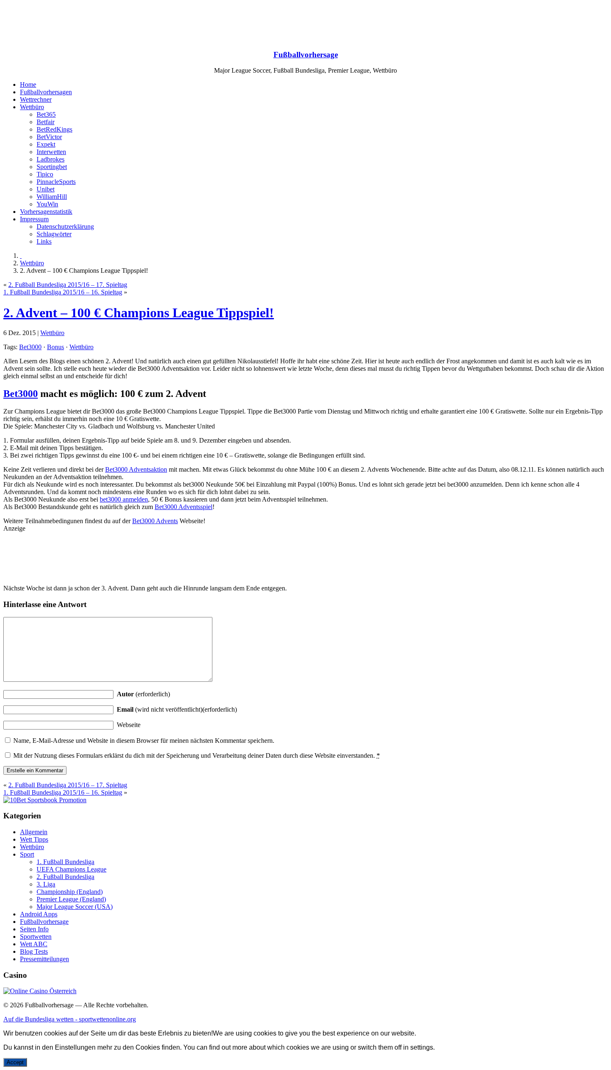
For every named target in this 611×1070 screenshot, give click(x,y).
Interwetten (51, 151)
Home (28, 84)
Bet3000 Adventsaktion (136, 469)
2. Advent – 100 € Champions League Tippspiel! (138, 312)
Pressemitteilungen (44, 958)
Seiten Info (34, 929)
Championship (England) (70, 891)
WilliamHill (52, 196)
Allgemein (33, 831)
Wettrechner (36, 99)
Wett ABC (33, 944)
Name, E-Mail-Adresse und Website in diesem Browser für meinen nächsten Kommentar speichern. (143, 740)
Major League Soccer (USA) (75, 906)
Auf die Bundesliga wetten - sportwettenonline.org (69, 1019)
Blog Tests (34, 951)
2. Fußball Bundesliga (65, 876)
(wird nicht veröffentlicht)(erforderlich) (177, 709)
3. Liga (46, 884)
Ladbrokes (50, 159)
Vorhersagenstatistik (46, 211)
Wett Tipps (34, 839)
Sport (27, 854)
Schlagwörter (54, 234)
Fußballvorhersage (305, 54)
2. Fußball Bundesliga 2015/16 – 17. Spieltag (67, 284)
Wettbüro (32, 106)
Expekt (46, 144)
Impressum (34, 219)
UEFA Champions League (71, 869)
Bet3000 (30, 346)
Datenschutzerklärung (65, 226)
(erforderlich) (143, 694)
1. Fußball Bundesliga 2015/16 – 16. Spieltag (62, 292)
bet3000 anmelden (124, 499)
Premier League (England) (71, 899)
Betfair (45, 121)
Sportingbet (52, 166)
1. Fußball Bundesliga (65, 861)
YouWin (47, 204)
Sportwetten (36, 936)
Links (44, 241)
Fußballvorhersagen (46, 91)
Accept (15, 1062)
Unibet (45, 189)
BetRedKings (54, 129)
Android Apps (38, 914)
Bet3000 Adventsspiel (183, 506)
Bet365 (46, 114)
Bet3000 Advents (155, 520)
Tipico (45, 174)
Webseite (128, 724)
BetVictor (49, 136)
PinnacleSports (56, 181)
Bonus (55, 346)
